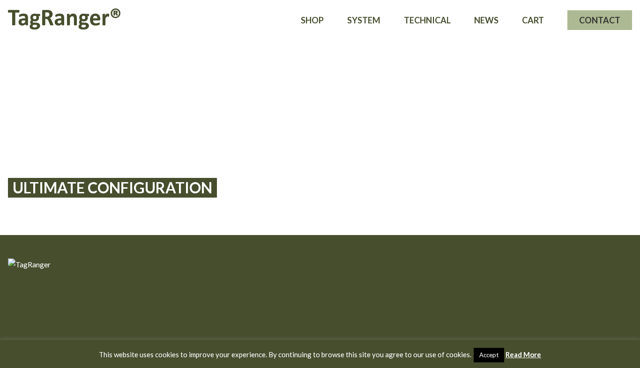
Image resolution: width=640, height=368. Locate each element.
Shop (312, 20)
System (363, 20)
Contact (599, 20)
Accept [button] (489, 355)
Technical (427, 20)
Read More (523, 354)
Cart (533, 20)
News (486, 20)
